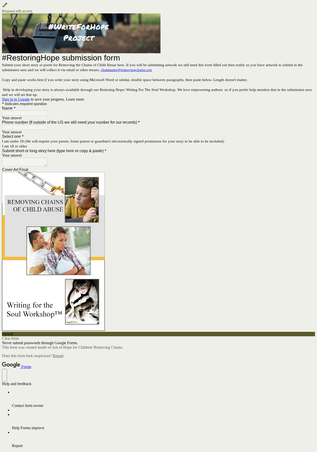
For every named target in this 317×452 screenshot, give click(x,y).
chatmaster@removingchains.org (126, 70)
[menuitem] (163, 399)
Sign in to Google (16, 99)
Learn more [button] (75, 99)
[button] (158, 7)
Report (58, 356)
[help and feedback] (4, 375)
